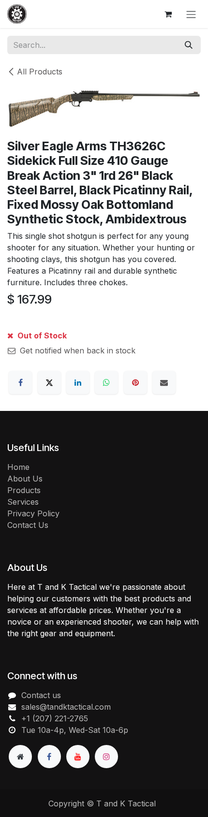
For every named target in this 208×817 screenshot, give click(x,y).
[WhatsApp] (106, 382)
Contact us (41, 695)
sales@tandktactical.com (66, 707)
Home (18, 467)
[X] (49, 382)
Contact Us (27, 525)
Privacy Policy (33, 513)
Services (23, 502)
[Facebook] (20, 382)
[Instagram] (106, 756)
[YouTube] (77, 756)
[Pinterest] (135, 382)
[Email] (164, 382)
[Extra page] (20, 756)
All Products (39, 71)
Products (24, 490)
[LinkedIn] (77, 382)
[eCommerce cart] (168, 14)
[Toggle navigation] (191, 14)
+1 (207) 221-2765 (54, 718)
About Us (25, 478)
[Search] (189, 45)
